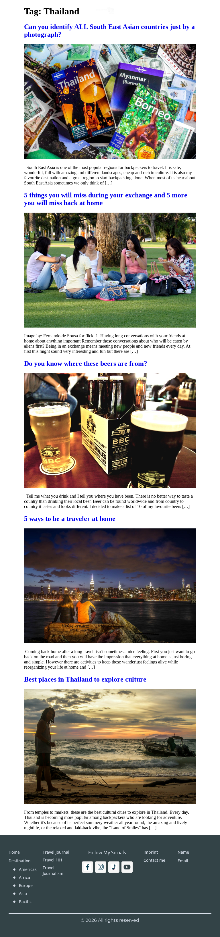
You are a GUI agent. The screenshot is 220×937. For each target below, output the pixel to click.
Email (183, 860)
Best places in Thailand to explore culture (85, 679)
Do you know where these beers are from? (85, 363)
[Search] (199, 10)
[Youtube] (127, 867)
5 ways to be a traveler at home (69, 518)
